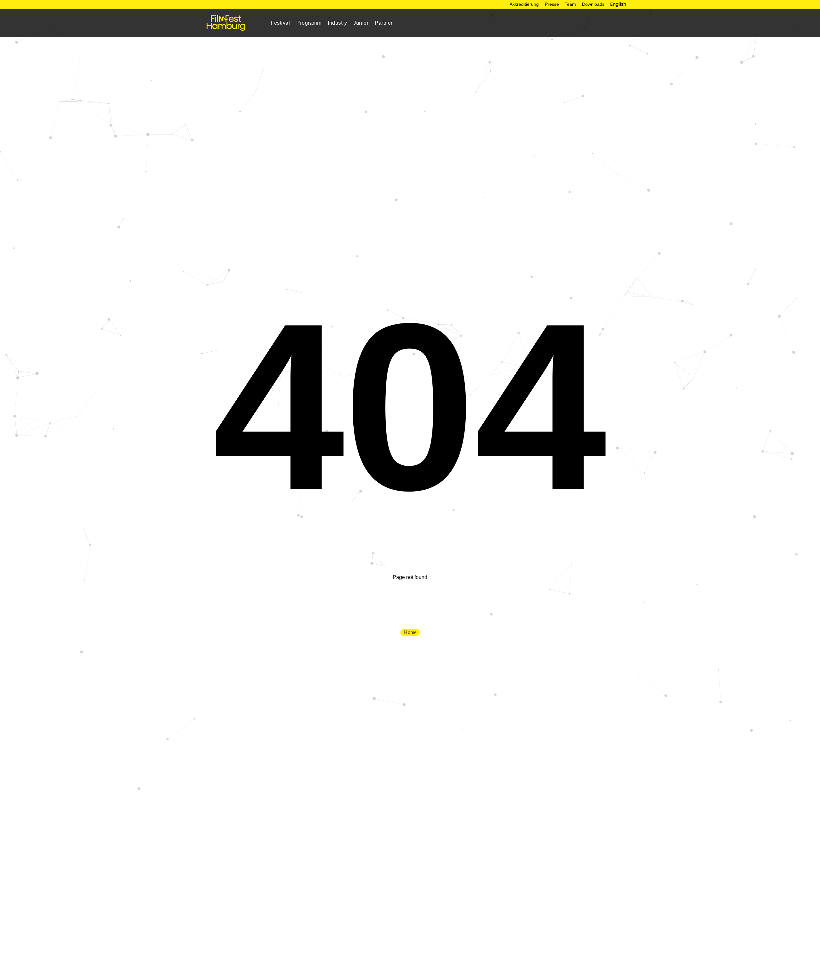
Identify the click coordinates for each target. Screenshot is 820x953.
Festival (280, 22)
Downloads (593, 4)
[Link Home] (226, 23)
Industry (337, 22)
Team (570, 4)
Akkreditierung (524, 4)
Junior (360, 22)
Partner (384, 22)
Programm (308, 22)
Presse (552, 4)
